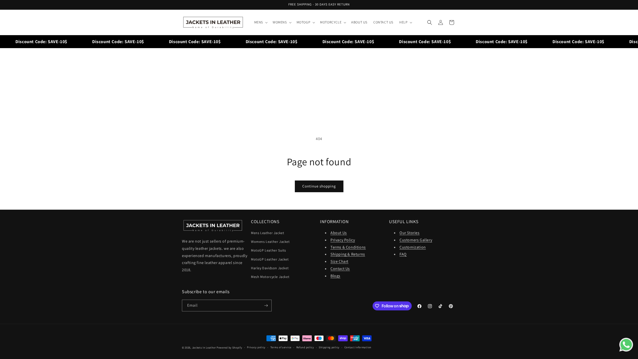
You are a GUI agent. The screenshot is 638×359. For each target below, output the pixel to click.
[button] (260, 22)
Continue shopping (319, 186)
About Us (338, 232)
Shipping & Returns (347, 254)
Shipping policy (329, 347)
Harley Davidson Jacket (270, 268)
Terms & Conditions (348, 247)
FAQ (403, 254)
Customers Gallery (415, 240)
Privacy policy (256, 347)
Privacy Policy (342, 240)
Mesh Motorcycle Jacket (270, 276)
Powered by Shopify (229, 347)
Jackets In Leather (204, 347)
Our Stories (409, 232)
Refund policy (305, 347)
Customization (412, 247)
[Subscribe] (265, 305)
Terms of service (280, 347)
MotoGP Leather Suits (268, 250)
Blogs (335, 275)
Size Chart (339, 261)
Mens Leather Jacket (267, 233)
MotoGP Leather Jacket (270, 259)
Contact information (357, 347)
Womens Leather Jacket (270, 241)
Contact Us (340, 268)
